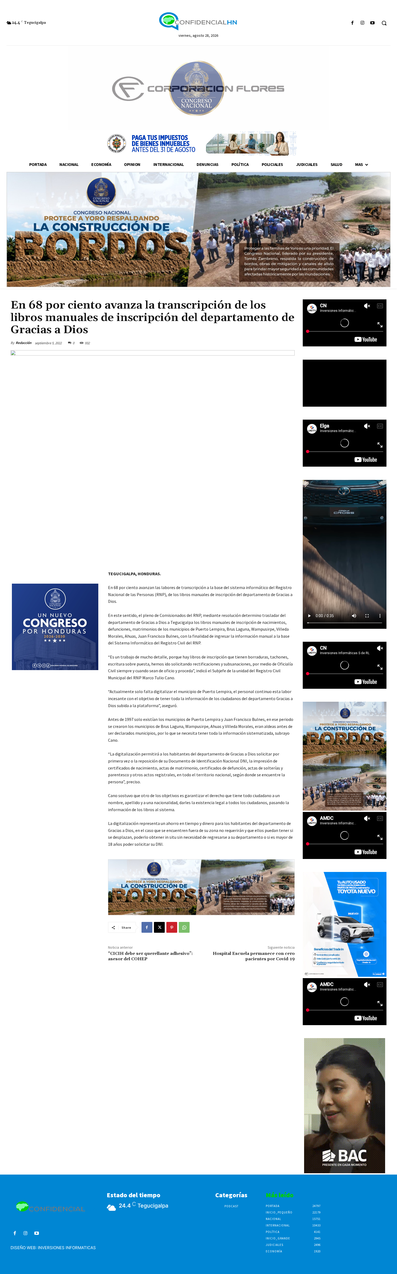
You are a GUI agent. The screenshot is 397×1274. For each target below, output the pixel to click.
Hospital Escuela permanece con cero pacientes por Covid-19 (254, 956)
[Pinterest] (171, 927)
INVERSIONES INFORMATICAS (67, 1247)
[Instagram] (362, 23)
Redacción (23, 342)
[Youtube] (372, 23)
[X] (159, 927)
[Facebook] (352, 23)
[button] (384, 22)
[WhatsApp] (184, 927)
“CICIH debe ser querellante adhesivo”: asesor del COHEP (150, 956)
